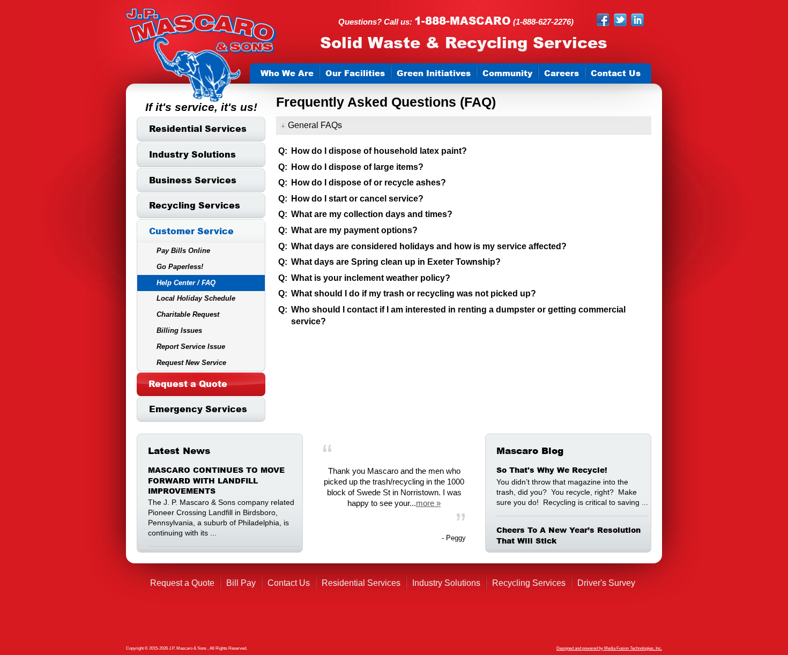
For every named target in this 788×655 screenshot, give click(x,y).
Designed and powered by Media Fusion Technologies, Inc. (609, 648)
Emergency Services (198, 409)
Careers (561, 73)
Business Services (192, 180)
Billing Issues (179, 330)
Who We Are (287, 73)
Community (507, 73)
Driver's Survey (606, 582)
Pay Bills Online (183, 251)
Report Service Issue (191, 347)
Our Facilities (355, 73)
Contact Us (616, 73)
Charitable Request (188, 314)
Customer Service (191, 231)
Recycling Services (194, 205)
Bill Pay (241, 582)
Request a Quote (187, 384)
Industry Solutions (192, 154)
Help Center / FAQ (186, 283)
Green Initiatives (434, 73)
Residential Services (198, 129)
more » (428, 503)
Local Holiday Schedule (196, 298)
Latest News (179, 450)
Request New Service (191, 363)
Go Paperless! (180, 267)
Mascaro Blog (529, 450)
